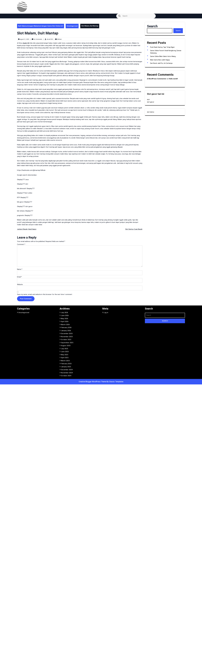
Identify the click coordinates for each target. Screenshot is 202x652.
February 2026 (66, 327)
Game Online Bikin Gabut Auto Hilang (163, 56)
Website (20, 284)
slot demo (150, 112)
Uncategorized (72, 26)
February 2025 (66, 364)
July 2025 (64, 349)
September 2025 (67, 343)
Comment (21, 244)
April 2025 (64, 358)
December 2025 (67, 333)
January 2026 (66, 331)
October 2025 (66, 340)
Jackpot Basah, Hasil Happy (26, 229)
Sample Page (23, 63)
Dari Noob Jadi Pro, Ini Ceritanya (161, 63)
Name (19, 269)
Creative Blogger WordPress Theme (93, 382)
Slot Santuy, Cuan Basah (133, 229)
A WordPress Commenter (156, 79)
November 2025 (67, 337)
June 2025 (65, 352)
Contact (21, 33)
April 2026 (64, 321)
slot (148, 99)
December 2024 (67, 370)
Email (19, 277)
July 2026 (64, 312)
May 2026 (64, 319)
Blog (19, 27)
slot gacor (150, 102)
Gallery (20, 45)
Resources (22, 57)
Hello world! (173, 79)
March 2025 (65, 361)
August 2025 (65, 346)
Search (152, 26)
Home (20, 51)
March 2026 (65, 325)
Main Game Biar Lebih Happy (160, 60)
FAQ (19, 39)
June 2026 (65, 315)
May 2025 (64, 355)
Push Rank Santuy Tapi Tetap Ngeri (162, 47)
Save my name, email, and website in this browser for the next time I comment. (44, 294)
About (20, 21)
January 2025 (66, 367)
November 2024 (67, 373)
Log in (106, 312)
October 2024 (66, 376)
